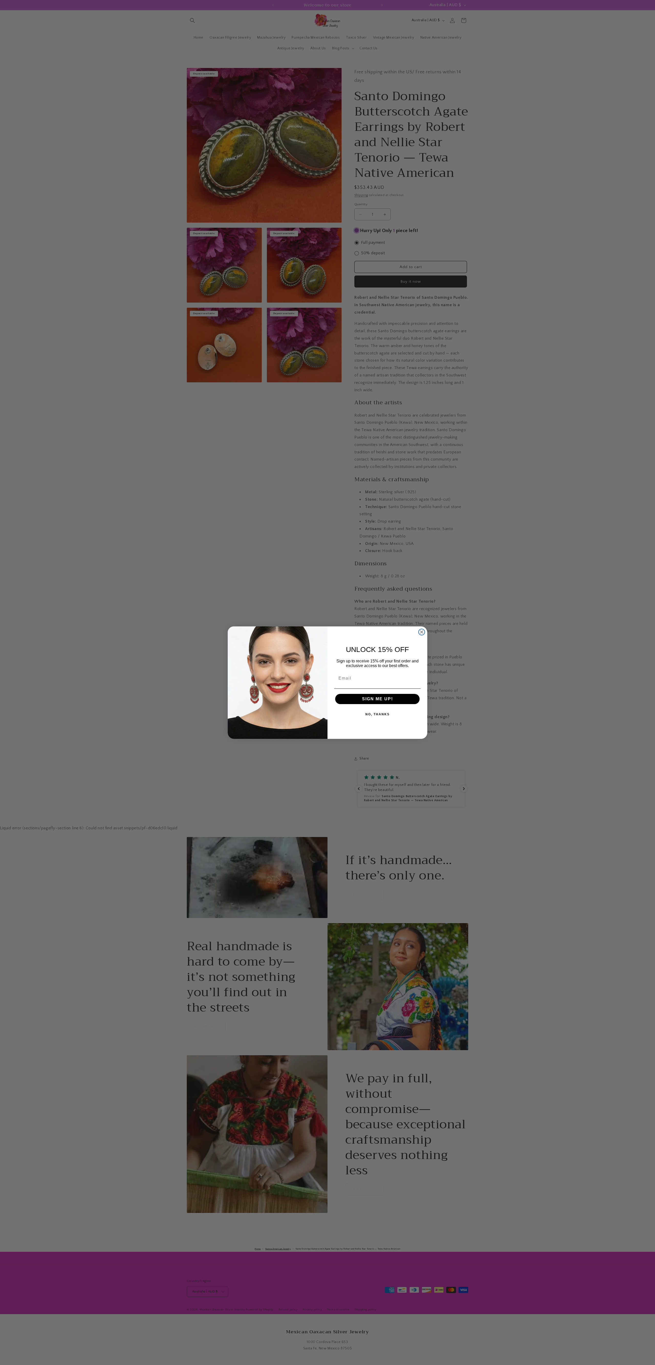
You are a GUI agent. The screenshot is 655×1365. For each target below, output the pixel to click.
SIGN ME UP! (377, 699)
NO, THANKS (377, 714)
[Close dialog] (422, 632)
